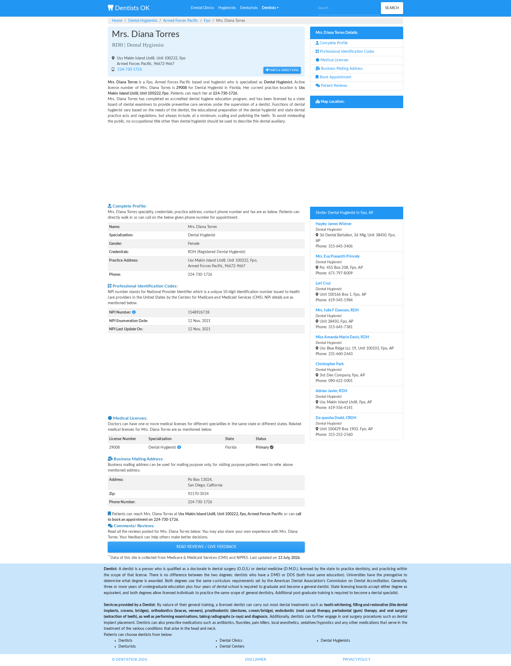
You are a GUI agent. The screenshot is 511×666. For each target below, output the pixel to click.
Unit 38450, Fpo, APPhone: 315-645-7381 (337, 318)
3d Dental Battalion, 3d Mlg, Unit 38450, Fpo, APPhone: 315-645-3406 (355, 235)
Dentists (125, 641)
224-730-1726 (128, 69)
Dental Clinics (231, 641)
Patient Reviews (333, 86)
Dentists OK (131, 8)
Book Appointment (335, 77)
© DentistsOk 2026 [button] (129, 659)
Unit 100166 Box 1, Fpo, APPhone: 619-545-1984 (341, 292)
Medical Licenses (333, 60)
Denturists (127, 646)
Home (117, 21)
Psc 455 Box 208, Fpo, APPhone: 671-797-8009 (339, 265)
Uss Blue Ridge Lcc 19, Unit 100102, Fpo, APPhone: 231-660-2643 (355, 345)
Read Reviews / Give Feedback (206, 547)
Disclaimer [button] (255, 659)
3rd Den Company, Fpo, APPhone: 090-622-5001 (340, 372)
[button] (270, 8)
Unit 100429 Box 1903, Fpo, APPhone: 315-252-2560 (344, 426)
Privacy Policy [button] (356, 659)
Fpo (207, 21)
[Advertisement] (206, 163)
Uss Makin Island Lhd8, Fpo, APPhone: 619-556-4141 (344, 399)
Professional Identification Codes (346, 52)
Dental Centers (232, 646)
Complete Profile (333, 43)
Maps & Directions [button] (284, 70)
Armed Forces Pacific (180, 21)
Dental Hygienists (143, 21)
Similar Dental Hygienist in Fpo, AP (344, 213)
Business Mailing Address (341, 69)
